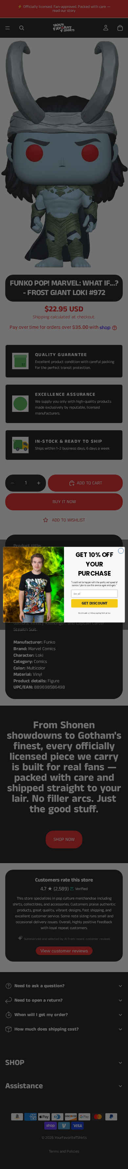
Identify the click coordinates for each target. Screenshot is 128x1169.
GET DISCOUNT (94, 603)
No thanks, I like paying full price (94, 612)
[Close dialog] (121, 550)
